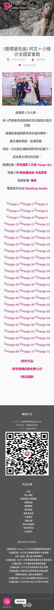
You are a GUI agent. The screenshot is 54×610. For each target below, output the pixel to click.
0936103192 (32, 425)
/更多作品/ (27, 361)
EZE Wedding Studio (33, 188)
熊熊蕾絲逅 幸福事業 (33, 172)
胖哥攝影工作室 (27, 164)
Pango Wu (45, 164)
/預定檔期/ (27, 376)
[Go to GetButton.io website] (7, 607)
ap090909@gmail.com (31, 421)
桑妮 (34, 180)
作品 (30, 23)
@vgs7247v (31, 428)
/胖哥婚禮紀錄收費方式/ (27, 369)
